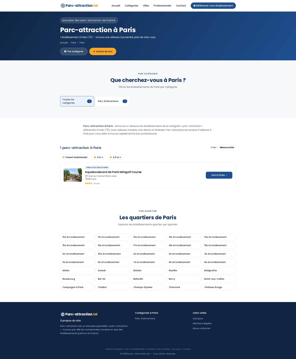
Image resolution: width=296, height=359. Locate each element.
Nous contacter (201, 328)
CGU (126, 349)
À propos (198, 318)
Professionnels (162, 5)
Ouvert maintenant (76, 157)
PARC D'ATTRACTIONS (97, 167)
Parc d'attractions (145, 318)
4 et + (100, 157)
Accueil (116, 5)
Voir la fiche (218, 175)
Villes (146, 5)
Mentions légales (202, 323)
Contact (181, 5)
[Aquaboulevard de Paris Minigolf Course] (73, 175)
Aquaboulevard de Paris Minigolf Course (113, 172)
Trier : (214, 147)
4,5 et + (117, 157)
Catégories (131, 5)
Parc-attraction (82, 5)
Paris (73, 42)
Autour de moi (104, 51)
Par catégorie (75, 51)
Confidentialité (137, 349)
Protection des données (158, 349)
